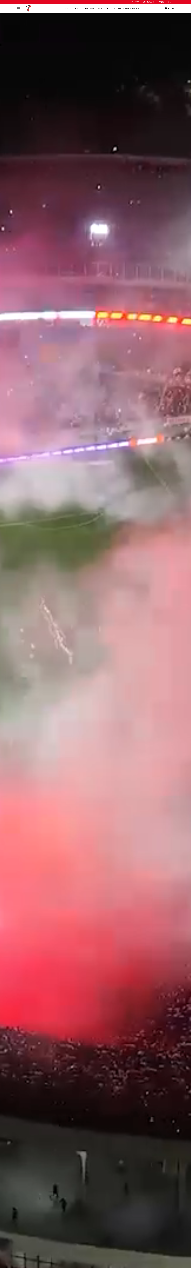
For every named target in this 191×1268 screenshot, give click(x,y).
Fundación (103, 8)
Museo (93, 8)
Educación (116, 8)
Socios (64, 8)
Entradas (74, 8)
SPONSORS (135, 2)
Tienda (84, 8)
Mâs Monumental (131, 8)
